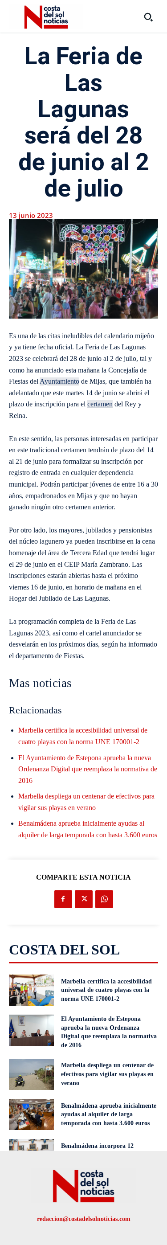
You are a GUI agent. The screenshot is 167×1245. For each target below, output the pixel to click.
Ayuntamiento (59, 381)
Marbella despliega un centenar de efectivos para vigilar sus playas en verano (107, 1074)
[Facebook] (63, 899)
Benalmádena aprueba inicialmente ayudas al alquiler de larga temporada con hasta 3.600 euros (108, 1114)
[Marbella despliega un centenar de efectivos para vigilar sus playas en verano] (31, 1074)
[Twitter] (84, 899)
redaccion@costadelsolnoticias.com (83, 1219)
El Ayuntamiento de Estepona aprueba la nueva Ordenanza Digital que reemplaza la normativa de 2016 (87, 769)
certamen (100, 404)
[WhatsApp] (104, 899)
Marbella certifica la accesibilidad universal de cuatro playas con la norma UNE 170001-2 (106, 990)
